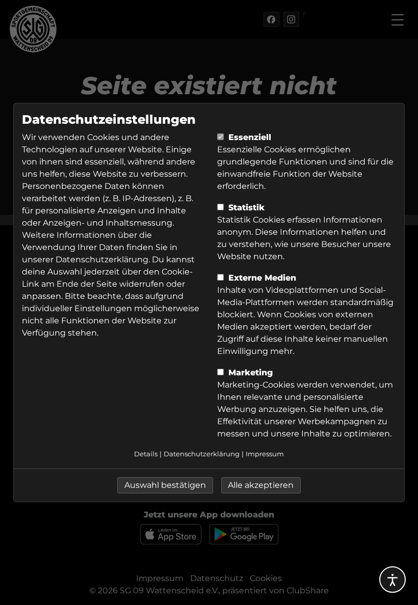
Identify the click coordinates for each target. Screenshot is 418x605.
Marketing (249, 372)
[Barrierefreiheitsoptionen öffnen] (392, 579)
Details (146, 454)
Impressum (265, 454)
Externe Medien (261, 278)
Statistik (245, 207)
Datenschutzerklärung (102, 259)
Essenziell (248, 137)
